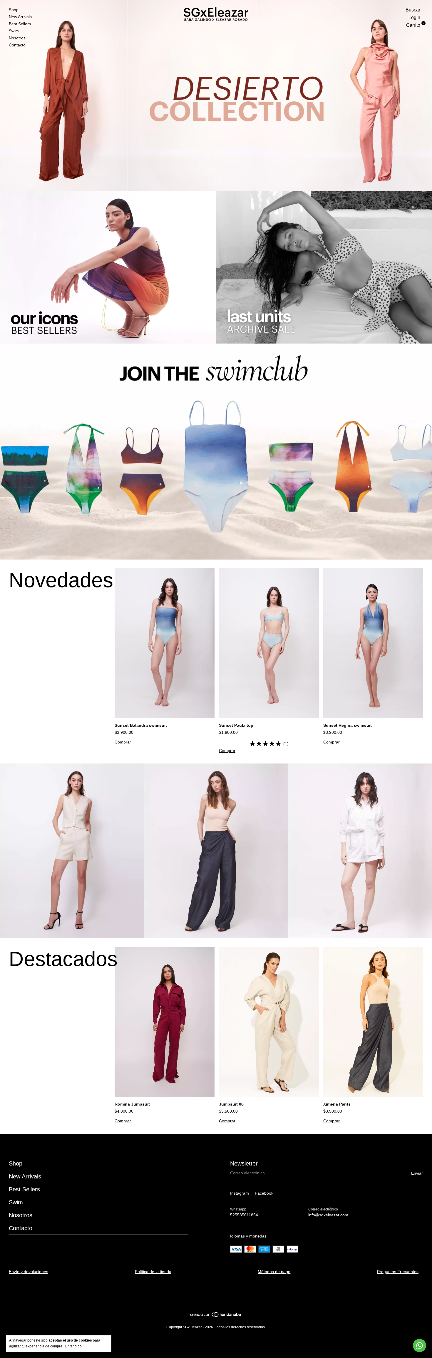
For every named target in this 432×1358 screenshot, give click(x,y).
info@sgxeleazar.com (328, 1215)
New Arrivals (20, 16)
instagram (240, 1193)
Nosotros (17, 38)
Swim (14, 31)
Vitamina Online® (213, 1295)
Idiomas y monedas (248, 1236)
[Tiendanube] (216, 1316)
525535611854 (244, 1215)
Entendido (73, 1346)
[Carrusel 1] (216, 95)
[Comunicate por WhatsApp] (419, 1345)
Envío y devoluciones (28, 1271)
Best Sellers (20, 23)
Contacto (17, 45)
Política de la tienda (153, 1271)
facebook (264, 1193)
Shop (14, 9)
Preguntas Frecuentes (397, 1271)
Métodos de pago (274, 1271)
